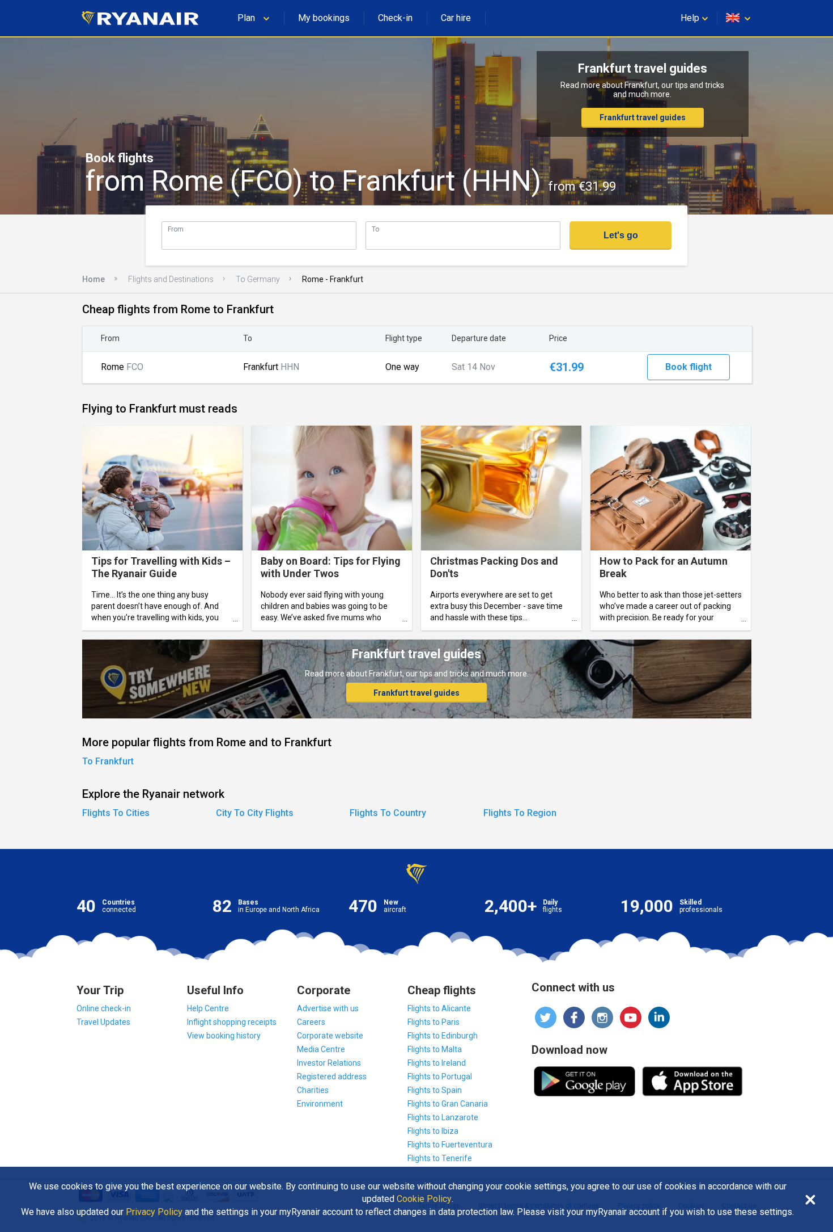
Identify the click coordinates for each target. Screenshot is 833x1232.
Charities (313, 1090)
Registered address (332, 1076)
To (375, 229)
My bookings (324, 17)
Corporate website (330, 1035)
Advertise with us (328, 1008)
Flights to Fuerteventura (449, 1144)
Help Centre (208, 1008)
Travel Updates (103, 1022)
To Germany (258, 279)
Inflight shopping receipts (232, 1022)
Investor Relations (329, 1062)
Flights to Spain (434, 1090)
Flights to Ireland (436, 1062)
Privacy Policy (154, 1212)
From (176, 229)
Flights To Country (388, 813)
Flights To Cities (116, 813)
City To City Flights (255, 813)
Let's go (621, 235)
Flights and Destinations (171, 279)
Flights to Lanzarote (442, 1117)
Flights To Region (519, 813)
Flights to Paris (433, 1022)
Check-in (395, 17)
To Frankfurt (108, 761)
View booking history (224, 1035)
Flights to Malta (434, 1049)
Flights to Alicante (439, 1008)
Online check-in (103, 1008)
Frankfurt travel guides (643, 117)
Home (93, 279)
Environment (320, 1103)
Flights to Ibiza (432, 1131)
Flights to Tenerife (439, 1158)
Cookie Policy (424, 1199)
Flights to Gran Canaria (447, 1103)
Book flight (688, 366)
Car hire (456, 17)
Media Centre (321, 1049)
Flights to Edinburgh (442, 1035)
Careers (311, 1022)
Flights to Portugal (439, 1076)
